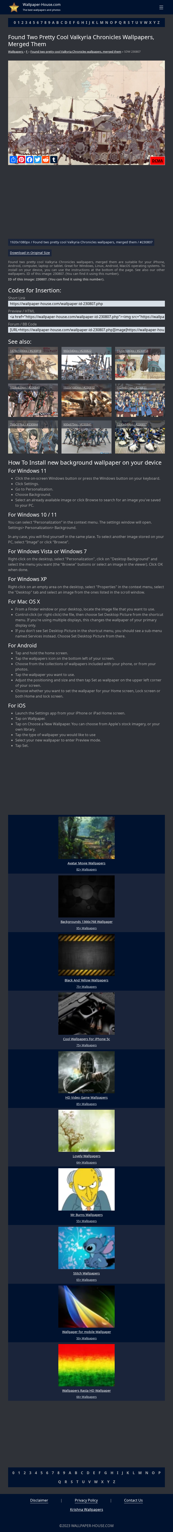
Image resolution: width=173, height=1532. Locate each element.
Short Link (16, 298)
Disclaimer (39, 1500)
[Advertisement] (86, 203)
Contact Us (133, 1500)
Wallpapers (16, 52)
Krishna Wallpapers (86, 1509)
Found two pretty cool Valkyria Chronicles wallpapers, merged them (75, 52)
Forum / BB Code (22, 324)
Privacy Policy (86, 1500)
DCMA (157, 160)
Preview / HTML (21, 311)
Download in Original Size (30, 253)
